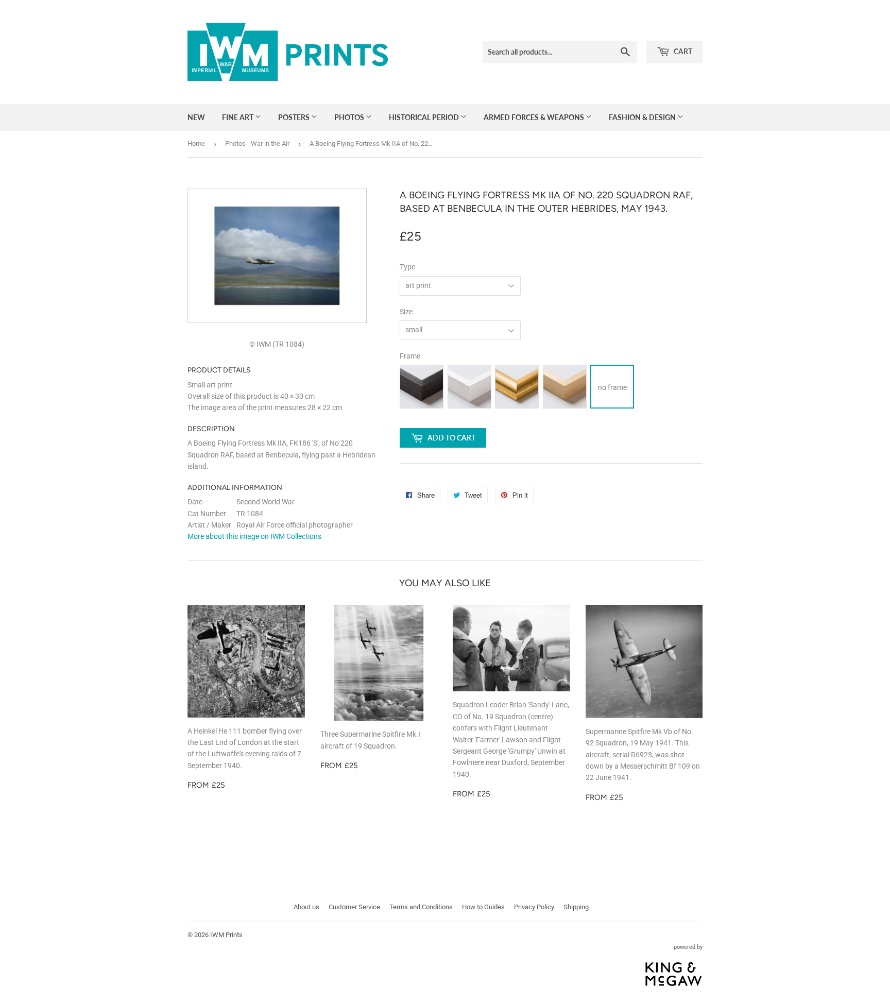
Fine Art (238, 117)
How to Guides (483, 907)
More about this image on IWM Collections (254, 536)
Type (407, 267)
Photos (350, 117)
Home (196, 143)
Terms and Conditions (421, 907)
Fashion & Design (643, 117)
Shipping (576, 907)
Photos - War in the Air (257, 143)
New (196, 117)
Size (406, 312)
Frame (410, 356)
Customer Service (354, 907)
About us (306, 907)
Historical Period (424, 117)
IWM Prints (226, 935)
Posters (294, 117)
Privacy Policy (534, 907)
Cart (682, 51)
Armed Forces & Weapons (535, 117)
